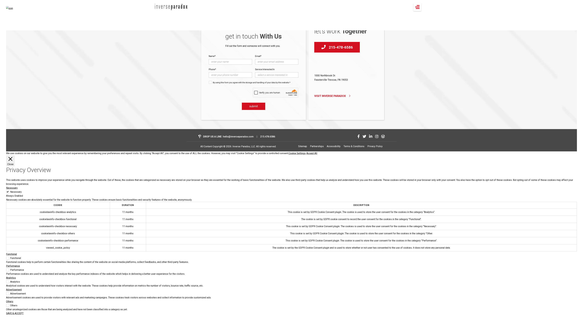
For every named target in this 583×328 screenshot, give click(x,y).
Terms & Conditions (354, 146)
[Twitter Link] (364, 137)
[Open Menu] (417, 7)
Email (258, 56)
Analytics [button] (11, 277)
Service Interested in (265, 69)
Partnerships (317, 146)
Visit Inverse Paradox (330, 95)
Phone (212, 69)
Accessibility (334, 146)
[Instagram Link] (376, 137)
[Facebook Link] (358, 137)
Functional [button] (11, 254)
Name (212, 56)
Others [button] (9, 301)
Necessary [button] (12, 187)
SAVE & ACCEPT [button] (15, 313)
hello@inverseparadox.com (238, 136)
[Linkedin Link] (370, 137)
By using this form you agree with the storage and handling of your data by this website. (251, 82)
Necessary (16, 191)
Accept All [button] (311, 153)
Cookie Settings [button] (297, 153)
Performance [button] (13, 266)
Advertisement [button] (14, 289)
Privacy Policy (375, 146)
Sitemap (302, 146)
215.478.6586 (267, 136)
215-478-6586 (340, 47)
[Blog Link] (383, 137)
